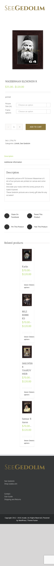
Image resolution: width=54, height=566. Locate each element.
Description (8, 156)
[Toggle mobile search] (43, 14)
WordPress (22, 520)
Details (30, 285)
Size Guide (8, 496)
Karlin (25, 266)
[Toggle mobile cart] (38, 14)
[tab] (27, 156)
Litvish (16, 143)
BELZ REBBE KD (25, 315)
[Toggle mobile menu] (48, 14)
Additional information (13, 162)
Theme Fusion (32, 520)
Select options (25, 286)
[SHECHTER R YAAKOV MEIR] (27, 352)
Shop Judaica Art (10, 484)
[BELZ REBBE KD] (27, 300)
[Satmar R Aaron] (27, 407)
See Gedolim (25, 143)
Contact (7, 494)
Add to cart (36, 127)
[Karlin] (27, 255)
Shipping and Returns (12, 499)
